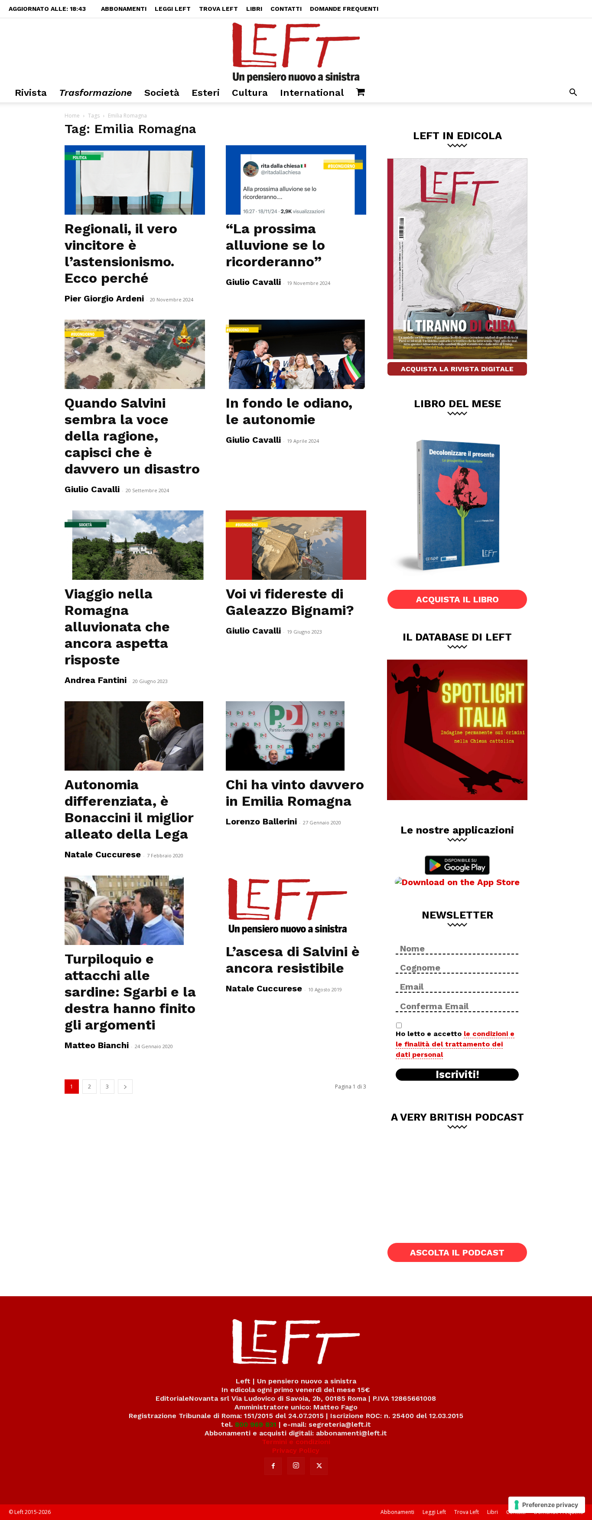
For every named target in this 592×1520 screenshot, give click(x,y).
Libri (254, 8)
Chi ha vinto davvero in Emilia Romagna (295, 792)
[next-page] (125, 1086)
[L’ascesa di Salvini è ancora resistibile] (296, 907)
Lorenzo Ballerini (261, 821)
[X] (319, 1466)
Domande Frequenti (344, 8)
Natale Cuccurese (103, 854)
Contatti (286, 8)
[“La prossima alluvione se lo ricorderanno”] (296, 180)
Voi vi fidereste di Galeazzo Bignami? (290, 601)
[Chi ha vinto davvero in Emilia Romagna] (296, 736)
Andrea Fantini (96, 680)
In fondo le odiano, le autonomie (289, 411)
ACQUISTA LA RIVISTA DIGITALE (457, 369)
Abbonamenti (123, 8)
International (312, 92)
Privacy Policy (295, 1450)
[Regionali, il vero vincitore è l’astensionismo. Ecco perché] (135, 180)
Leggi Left (173, 8)
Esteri (206, 92)
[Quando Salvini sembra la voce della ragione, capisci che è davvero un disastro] (135, 354)
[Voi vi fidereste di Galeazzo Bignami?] (296, 545)
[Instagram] (296, 1465)
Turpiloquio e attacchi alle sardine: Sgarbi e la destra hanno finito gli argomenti (130, 992)
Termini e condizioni (296, 1442)
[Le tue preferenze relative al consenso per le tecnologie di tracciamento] (546, 1505)
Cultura (250, 92)
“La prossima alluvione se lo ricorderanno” (275, 245)
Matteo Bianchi (97, 1045)
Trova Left (218, 8)
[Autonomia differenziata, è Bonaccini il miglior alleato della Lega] (135, 736)
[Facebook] (273, 1466)
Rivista (31, 92)
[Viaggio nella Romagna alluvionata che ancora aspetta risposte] (135, 545)
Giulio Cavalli (253, 282)
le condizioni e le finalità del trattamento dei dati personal (455, 1044)
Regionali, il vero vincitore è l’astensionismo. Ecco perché (121, 253)
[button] (573, 93)
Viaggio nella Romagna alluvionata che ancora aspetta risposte (117, 626)
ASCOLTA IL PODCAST (457, 1252)
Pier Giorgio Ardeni (104, 298)
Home (72, 115)
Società (161, 92)
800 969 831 (255, 1424)
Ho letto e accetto (455, 1044)
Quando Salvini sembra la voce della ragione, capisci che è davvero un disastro (132, 436)
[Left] (296, 50)
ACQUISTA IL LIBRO (457, 599)
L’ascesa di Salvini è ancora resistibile (293, 959)
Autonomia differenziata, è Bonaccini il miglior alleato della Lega (129, 809)
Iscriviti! (457, 1075)
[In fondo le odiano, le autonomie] (296, 354)
